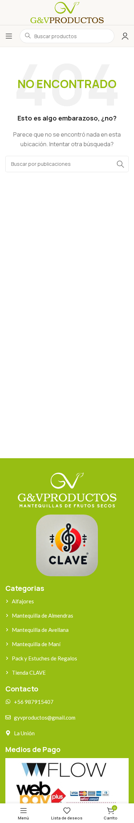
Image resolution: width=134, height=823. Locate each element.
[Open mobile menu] (9, 36)
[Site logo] (66, 12)
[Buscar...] (120, 164)
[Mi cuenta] (125, 36)
